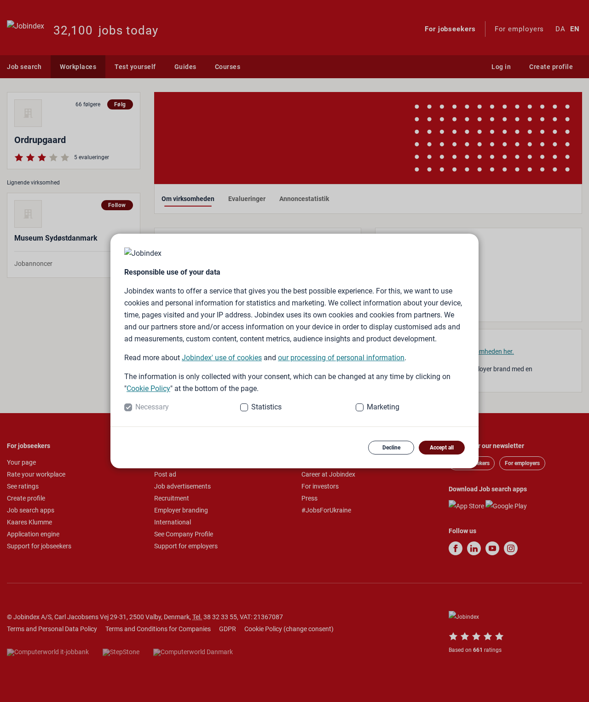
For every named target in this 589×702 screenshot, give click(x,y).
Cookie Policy (148, 388)
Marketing (383, 407)
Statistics (266, 407)
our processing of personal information (341, 357)
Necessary (152, 407)
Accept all (442, 447)
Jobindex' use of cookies (222, 357)
